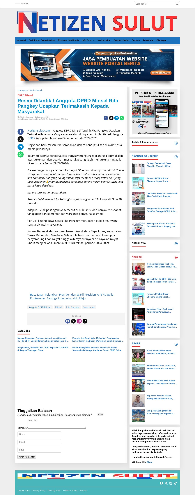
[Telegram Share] (116, 118)
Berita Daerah (23, 119)
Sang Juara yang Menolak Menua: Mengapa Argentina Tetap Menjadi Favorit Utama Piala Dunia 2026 (160, 412)
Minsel (58, 307)
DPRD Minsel (25, 95)
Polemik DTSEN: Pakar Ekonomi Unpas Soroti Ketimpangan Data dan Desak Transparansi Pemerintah (160, 180)
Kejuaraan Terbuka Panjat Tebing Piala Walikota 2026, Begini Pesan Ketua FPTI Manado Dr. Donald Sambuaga (161, 397)
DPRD (31, 138)
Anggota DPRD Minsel (40, 307)
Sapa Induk (89, 307)
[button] (177, 3)
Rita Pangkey (72, 307)
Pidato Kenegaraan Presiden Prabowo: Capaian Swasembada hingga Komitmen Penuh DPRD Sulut (96, 348)
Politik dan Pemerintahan (50, 119)
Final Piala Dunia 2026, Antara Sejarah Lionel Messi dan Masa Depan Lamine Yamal (161, 382)
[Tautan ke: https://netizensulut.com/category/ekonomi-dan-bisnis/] (176, 157)
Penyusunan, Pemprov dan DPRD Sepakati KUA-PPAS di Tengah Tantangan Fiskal (43, 348)
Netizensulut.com (38, 130)
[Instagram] (79, 321)
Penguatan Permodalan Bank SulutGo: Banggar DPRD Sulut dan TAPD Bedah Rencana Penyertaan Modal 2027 (161, 210)
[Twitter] (73, 321)
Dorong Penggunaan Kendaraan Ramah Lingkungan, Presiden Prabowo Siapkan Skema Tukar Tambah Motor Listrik (162, 325)
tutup (100, 414)
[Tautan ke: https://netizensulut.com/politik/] (176, 143)
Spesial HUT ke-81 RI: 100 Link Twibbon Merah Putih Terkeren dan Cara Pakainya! (161, 280)
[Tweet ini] (111, 118)
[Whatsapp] (122, 118)
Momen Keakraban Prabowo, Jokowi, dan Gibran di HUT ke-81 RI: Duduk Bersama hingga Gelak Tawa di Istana (42, 339)
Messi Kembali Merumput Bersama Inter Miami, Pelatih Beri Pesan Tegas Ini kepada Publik (160, 352)
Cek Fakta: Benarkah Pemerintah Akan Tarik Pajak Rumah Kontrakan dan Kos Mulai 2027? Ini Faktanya (162, 195)
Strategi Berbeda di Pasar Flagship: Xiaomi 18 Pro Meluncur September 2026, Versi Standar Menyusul (162, 165)
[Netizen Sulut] (97, 22)
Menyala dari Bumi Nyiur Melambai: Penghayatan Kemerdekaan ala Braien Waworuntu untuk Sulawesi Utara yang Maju (97, 339)
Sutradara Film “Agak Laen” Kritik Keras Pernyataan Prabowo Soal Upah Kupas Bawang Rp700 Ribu (160, 310)
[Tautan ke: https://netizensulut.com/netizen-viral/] (176, 243)
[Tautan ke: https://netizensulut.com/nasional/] (176, 257)
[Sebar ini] (106, 118)
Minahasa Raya (34, 119)
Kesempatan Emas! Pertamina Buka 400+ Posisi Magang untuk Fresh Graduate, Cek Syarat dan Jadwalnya (162, 225)
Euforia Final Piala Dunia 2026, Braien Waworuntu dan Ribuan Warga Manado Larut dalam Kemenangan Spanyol (161, 367)
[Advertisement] (76, 269)
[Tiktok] (85, 321)
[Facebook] (67, 321)
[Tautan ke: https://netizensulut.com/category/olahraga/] (176, 344)
